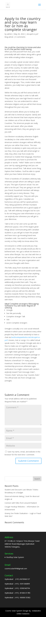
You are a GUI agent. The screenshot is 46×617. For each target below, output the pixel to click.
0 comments (20, 37)
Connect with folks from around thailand (21, 503)
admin (9, 34)
